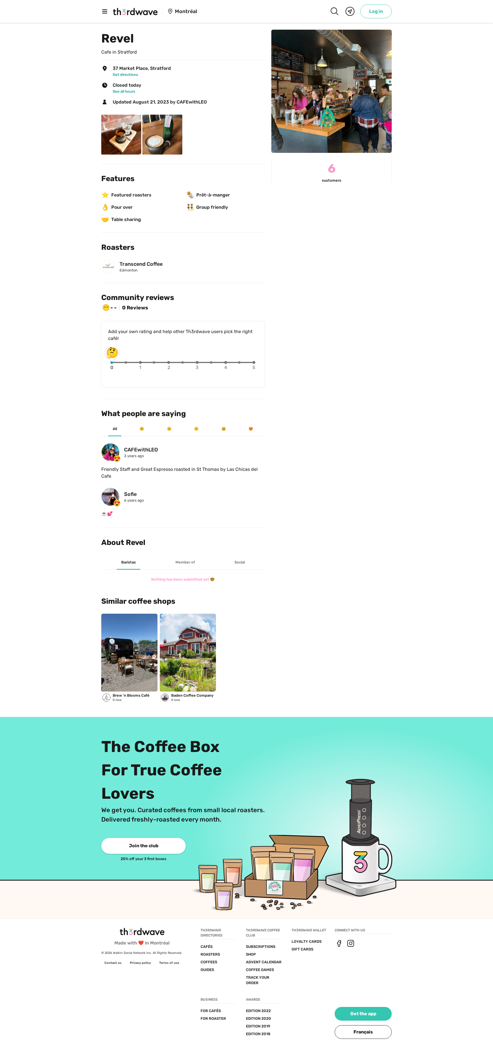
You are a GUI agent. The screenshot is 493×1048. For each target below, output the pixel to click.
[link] (376, 11)
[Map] (350, 11)
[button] (363, 1032)
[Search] (334, 11)
